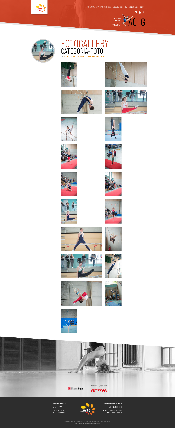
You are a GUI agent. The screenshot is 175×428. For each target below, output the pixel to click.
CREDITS (97, 423)
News (126, 7)
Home (87, 7)
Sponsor (131, 7)
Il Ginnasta (116, 7)
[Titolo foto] (81, 74)
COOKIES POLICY (89, 423)
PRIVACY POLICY (79, 423)
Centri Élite (99, 7)
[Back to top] (170, 422)
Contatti (142, 7)
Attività (92, 7)
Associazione (107, 7)
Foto (121, 7)
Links (136, 7)
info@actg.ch (62, 412)
